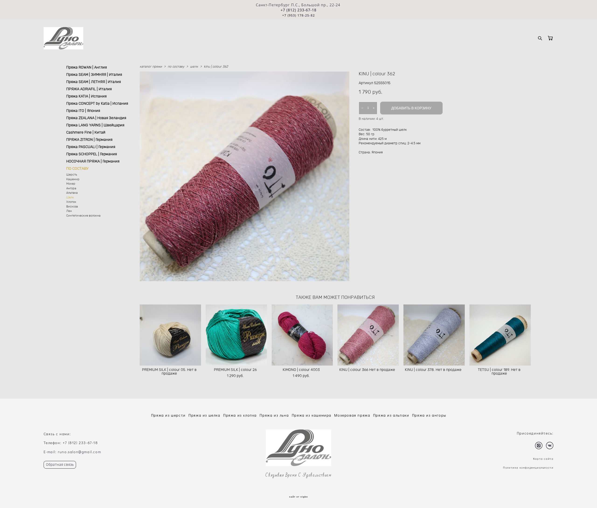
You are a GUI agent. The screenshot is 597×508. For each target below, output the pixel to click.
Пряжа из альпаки (391, 415)
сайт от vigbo (298, 497)
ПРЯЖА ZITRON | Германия (89, 140)
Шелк (70, 197)
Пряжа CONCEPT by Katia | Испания (97, 103)
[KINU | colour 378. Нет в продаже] (434, 335)
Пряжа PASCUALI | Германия (90, 147)
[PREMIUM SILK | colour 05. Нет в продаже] (170, 335)
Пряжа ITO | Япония (83, 111)
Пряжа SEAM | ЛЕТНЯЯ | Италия (93, 82)
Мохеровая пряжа (352, 415)
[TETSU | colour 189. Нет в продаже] (500, 335)
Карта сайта (543, 458)
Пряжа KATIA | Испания (86, 96)
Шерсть (71, 174)
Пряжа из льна (274, 415)
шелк (194, 66)
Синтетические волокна (83, 215)
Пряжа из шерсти (168, 415)
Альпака (72, 192)
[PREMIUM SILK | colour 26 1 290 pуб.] (236, 335)
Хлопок (71, 202)
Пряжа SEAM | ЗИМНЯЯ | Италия (94, 74)
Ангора (71, 188)
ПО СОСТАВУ (77, 168)
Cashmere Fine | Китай (85, 132)
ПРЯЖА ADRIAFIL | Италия (89, 89)
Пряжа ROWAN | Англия (86, 67)
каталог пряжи (151, 66)
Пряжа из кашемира (311, 415)
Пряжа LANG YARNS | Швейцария (95, 125)
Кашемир (73, 179)
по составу (176, 66)
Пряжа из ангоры (429, 415)
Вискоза (72, 206)
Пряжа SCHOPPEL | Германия (91, 154)
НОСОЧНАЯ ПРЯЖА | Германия (92, 161)
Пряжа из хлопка (240, 415)
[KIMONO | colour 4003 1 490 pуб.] (302, 335)
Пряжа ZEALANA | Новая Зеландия (96, 118)
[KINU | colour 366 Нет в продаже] (368, 335)
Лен (69, 211)
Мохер (70, 183)
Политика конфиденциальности (528, 467)
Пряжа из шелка (204, 415)
